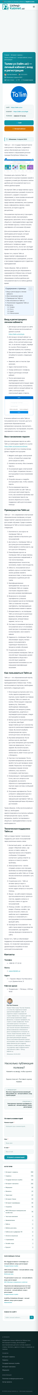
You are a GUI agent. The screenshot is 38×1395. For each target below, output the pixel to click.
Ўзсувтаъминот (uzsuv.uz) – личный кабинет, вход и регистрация (18, 1279)
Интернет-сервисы (17, 55)
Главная (6, 55)
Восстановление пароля (15, 296)
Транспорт (9, 1195)
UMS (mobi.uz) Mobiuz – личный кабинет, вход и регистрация (18, 1271)
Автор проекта (7, 1382)
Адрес (12, 311)
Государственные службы (14, 1179)
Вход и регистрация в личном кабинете (16, 293)
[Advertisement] (19, 33)
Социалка (9, 1206)
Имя (6, 1139)
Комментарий (9, 1122)
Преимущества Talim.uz (15, 298)
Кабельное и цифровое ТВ (14, 1232)
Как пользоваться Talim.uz (15, 300)
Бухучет (8, 1247)
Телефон (12, 307)
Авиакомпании (10, 1220)
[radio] (12, 1075)
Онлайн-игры (10, 1243)
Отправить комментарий (15, 1157)
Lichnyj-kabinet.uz (12, 1391)
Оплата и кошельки (12, 1236)
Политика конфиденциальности (12, 1378)
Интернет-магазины (12, 1183)
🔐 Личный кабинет (19, 129)
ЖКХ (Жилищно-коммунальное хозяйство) (16, 1211)
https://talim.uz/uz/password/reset (15, 446)
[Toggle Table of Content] (29, 289)
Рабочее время (14, 313)
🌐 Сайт (19, 123)
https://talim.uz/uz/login (20, 111)
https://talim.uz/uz (16, 107)
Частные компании (12, 1216)
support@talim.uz (14, 971)
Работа (8, 1224)
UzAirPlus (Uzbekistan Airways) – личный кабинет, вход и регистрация (16, 1299)
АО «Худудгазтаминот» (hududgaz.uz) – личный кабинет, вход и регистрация (16, 1262)
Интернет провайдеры (13, 1203)
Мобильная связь (11, 1228)
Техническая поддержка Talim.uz (18, 303)
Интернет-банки (11, 1199)
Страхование (10, 1239)
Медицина (9, 1187)
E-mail (7, 1147)
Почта (11, 309)
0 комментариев (28, 80)
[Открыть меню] (34, 7)
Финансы (8, 1191)
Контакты (10, 305)
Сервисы (8, 1176)
